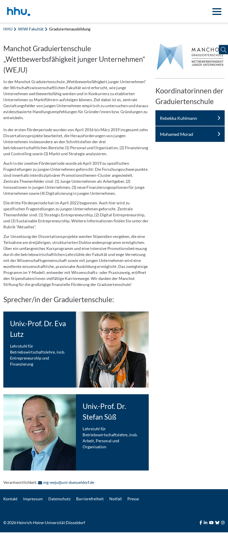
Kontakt (10, 498)
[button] (223, 49)
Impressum (33, 498)
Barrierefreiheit (90, 498)
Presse (133, 498)
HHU (7, 28)
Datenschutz (59, 498)
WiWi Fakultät (31, 28)
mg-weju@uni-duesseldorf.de (68, 482)
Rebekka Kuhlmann (178, 118)
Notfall (115, 498)
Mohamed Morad (176, 134)
